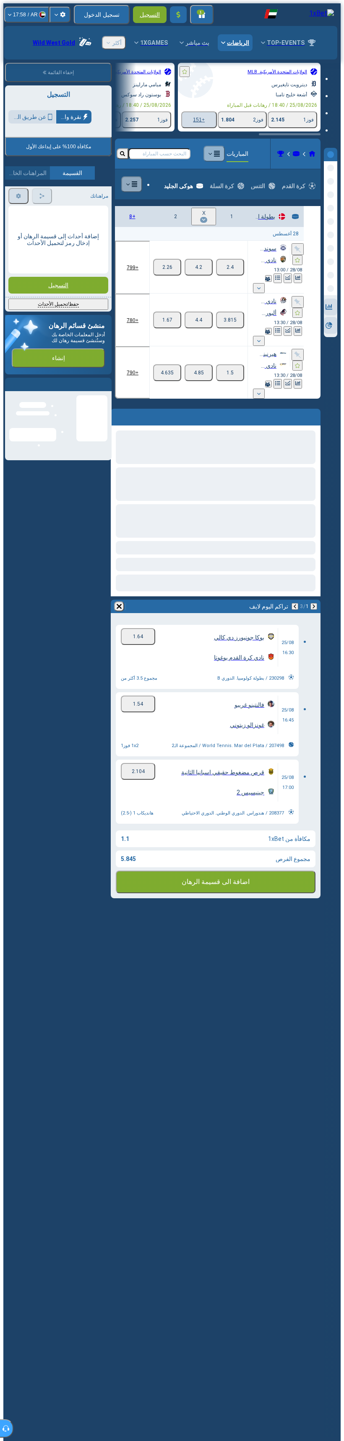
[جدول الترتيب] (278, 278)
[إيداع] (178, 14)
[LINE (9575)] (312, 153)
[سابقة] (313, 606)
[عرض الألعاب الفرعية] (259, 288)
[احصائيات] (298, 278)
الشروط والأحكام (88, 197)
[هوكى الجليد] (296, 153)
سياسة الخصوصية (28, 197)
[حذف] (119, 606)
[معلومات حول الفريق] (268, 278)
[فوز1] (230, 267)
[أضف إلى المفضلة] (185, 71)
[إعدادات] (60, 15)
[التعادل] (199, 267)
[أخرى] (213, 154)
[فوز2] (167, 267)
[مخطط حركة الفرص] (288, 278)
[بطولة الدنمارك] (281, 153)
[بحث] (122, 153)
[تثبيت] (298, 249)
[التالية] (295, 606)
